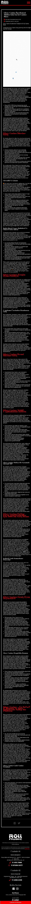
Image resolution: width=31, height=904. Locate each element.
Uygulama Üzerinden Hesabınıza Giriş (16, 42)
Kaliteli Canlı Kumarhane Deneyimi (15, 50)
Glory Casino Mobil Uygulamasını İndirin (16, 44)
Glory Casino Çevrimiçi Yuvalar (14, 68)
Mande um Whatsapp (16, 902)
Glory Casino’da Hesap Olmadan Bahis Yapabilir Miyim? (16, 83)
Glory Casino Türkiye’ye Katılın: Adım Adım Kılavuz (17, 62)
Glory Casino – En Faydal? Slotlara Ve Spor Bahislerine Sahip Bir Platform (17, 55)
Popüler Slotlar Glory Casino (13, 61)
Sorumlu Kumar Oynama (13, 58)
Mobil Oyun (9, 78)
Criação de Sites (15, 897)
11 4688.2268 (17, 880)
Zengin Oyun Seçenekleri (12, 64)
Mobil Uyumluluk (10, 76)
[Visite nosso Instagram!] (17, 888)
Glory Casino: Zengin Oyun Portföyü (15, 40)
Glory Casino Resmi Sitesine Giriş (14, 43)
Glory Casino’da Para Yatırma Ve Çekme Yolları (16, 66)
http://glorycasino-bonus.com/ (20, 178)
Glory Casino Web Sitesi (12, 74)
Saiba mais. (27, 848)
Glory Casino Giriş (10, 72)
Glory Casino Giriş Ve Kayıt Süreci (14, 73)
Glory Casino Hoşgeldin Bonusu (14, 53)
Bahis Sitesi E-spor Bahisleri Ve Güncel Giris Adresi (17, 39)
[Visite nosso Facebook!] (14, 888)
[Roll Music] (4, 2)
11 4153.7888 (17, 862)
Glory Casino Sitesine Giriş (13, 35)
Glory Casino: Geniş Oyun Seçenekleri (16, 52)
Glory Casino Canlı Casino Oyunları (15, 57)
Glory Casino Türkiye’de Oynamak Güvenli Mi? (17, 46)
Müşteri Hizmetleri (11, 59)
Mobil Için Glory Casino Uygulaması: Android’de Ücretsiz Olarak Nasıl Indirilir (16, 70)
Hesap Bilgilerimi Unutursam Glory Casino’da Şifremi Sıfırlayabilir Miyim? (16, 80)
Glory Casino (9, 77)
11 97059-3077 (17, 865)
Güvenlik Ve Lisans (11, 37)
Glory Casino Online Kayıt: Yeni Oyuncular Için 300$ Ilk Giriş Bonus (17, 49)
